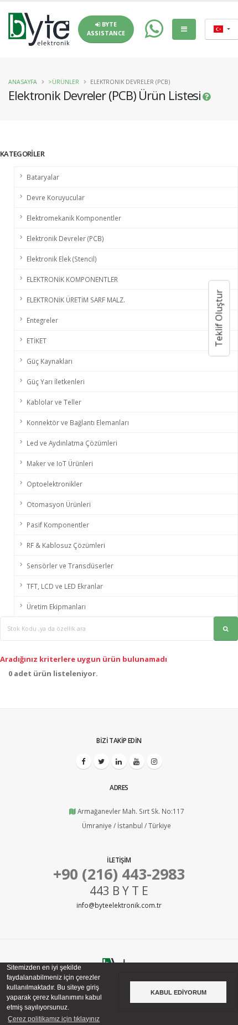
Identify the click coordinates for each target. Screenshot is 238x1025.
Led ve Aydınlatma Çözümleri (72, 442)
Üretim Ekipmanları (56, 606)
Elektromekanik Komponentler (74, 217)
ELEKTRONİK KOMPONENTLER (72, 279)
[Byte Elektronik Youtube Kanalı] (136, 761)
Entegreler (42, 320)
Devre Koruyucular (56, 197)
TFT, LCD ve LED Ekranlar (65, 586)
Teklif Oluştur (219, 318)
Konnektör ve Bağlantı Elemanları (78, 422)
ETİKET (36, 340)
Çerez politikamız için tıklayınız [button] (54, 1019)
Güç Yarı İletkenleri (56, 381)
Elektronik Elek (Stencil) (62, 258)
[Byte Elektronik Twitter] (101, 761)
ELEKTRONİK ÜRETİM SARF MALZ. (76, 299)
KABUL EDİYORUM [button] (178, 992)
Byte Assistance (106, 28)
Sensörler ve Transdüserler (70, 565)
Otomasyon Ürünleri (59, 504)
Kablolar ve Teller (54, 402)
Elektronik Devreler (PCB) (65, 238)
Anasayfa (22, 82)
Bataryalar (43, 176)
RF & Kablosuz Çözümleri (66, 545)
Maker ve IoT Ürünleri (60, 463)
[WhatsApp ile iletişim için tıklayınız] (148, 29)
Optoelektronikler (54, 483)
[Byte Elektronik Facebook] (83, 761)
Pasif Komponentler (58, 524)
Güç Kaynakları (50, 361)
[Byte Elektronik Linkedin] (119, 761)
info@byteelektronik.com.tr (119, 905)
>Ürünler (63, 82)
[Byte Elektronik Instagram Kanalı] (154, 761)
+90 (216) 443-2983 (119, 874)
